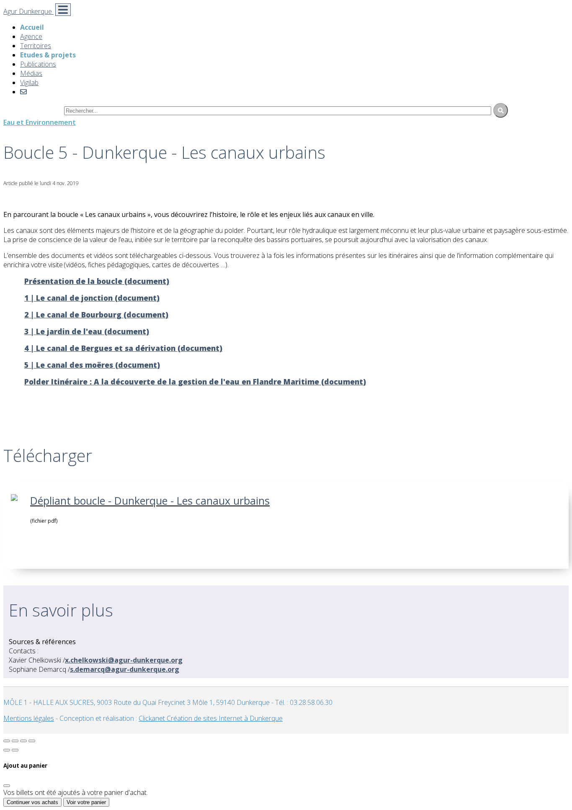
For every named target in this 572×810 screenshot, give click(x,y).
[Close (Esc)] (6, 741)
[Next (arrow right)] (15, 750)
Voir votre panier (86, 802)
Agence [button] (31, 36)
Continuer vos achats (32, 802)
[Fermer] (6, 785)
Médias (31, 73)
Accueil (32, 27)
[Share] (15, 741)
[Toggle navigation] (63, 9)
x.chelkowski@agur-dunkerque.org (124, 660)
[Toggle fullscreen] (23, 741)
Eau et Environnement (39, 122)
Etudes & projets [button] (48, 54)
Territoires (35, 45)
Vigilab (29, 82)
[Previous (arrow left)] (6, 750)
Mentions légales (28, 718)
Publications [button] (38, 64)
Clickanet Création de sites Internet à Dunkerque (211, 718)
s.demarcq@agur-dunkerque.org (124, 669)
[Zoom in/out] (31, 741)
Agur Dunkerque (28, 11)
